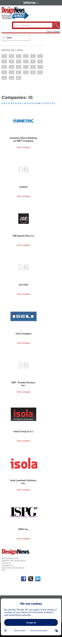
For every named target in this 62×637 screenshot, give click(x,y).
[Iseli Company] (23, 316)
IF (13, 103)
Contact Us (6, 563)
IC (7, 103)
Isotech (23, 186)
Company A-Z (7, 565)
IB (4, 103)
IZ (50, 103)
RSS (4, 570)
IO (30, 103)
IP (32, 103)
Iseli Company (23, 333)
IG (16, 103)
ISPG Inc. (23, 529)
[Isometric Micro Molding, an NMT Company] (23, 120)
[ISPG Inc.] (23, 512)
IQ (34, 103)
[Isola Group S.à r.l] (23, 414)
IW (46, 103)
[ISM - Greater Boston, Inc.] (23, 365)
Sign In (49, 31)
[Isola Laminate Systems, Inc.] (23, 463)
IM (25, 103)
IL (23, 103)
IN (27, 103)
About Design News (10, 558)
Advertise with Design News (14, 561)
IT (41, 103)
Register (56, 31)
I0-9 (53, 103)
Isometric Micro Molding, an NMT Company (23, 139)
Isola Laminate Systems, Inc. (23, 482)
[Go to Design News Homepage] (16, 554)
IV (43, 103)
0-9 (18, 78)
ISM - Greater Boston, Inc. (23, 384)
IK (20, 103)
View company (23, 147)
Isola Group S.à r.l (23, 431)
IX (48, 103)
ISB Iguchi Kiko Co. (23, 235)
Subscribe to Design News (13, 568)
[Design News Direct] (15, 19)
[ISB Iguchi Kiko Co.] (23, 218)
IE (11, 103)
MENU (9, 38)
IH (18, 103)
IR (37, 103)
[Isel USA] (23, 267)
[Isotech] (23, 169)
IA (2, 103)
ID (9, 103)
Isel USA (23, 284)
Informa (31, 2)
